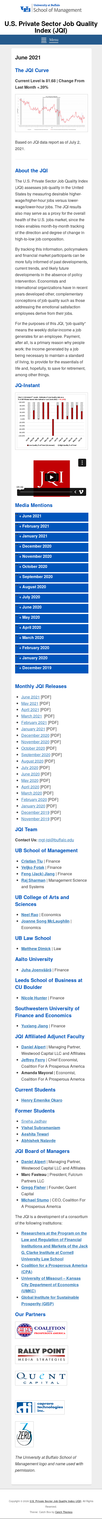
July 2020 (29, 767)
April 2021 (30, 709)
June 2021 (30, 697)
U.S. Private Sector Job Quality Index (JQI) (51, 27)
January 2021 (33, 729)
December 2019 (35, 812)
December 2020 (35, 735)
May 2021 (30, 703)
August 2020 (32, 761)
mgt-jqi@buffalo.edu (56, 840)
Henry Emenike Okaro (41, 1100)
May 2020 (30, 780)
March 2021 (31, 716)
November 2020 (35, 742)
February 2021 (34, 722)
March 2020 (31, 793)
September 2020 (36, 754)
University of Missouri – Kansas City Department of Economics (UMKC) (51, 1284)
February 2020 (34, 799)
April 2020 (30, 787)
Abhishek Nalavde (38, 1140)
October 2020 (33, 748)
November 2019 (35, 819)
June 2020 (30, 774)
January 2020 (33, 806)
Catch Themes (64, 1512)
